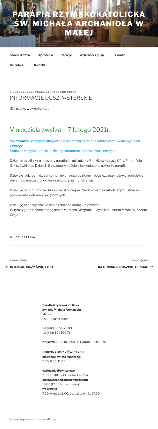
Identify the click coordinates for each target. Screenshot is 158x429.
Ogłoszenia (45, 55)
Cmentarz (16, 65)
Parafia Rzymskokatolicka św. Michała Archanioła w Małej (78, 23)
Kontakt (39, 65)
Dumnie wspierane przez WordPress (32, 419)
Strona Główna (20, 55)
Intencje (66, 55)
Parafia (120, 55)
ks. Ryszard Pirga (61, 91)
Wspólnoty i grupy (92, 55)
